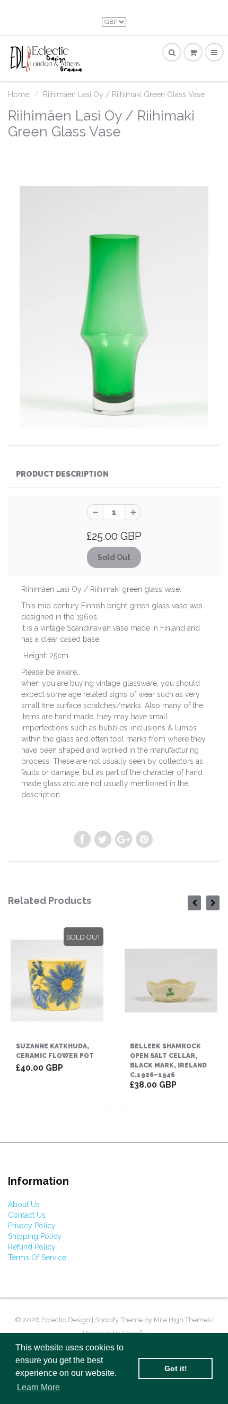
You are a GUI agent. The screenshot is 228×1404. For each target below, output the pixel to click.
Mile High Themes (182, 1320)
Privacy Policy (32, 1225)
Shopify (107, 1320)
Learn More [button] (38, 1387)
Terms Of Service (37, 1257)
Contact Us (27, 1215)
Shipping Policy (35, 1236)
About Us (24, 1204)
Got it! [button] (175, 1368)
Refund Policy (32, 1247)
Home (18, 94)
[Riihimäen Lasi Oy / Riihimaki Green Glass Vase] (114, 307)
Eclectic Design (66, 1320)
